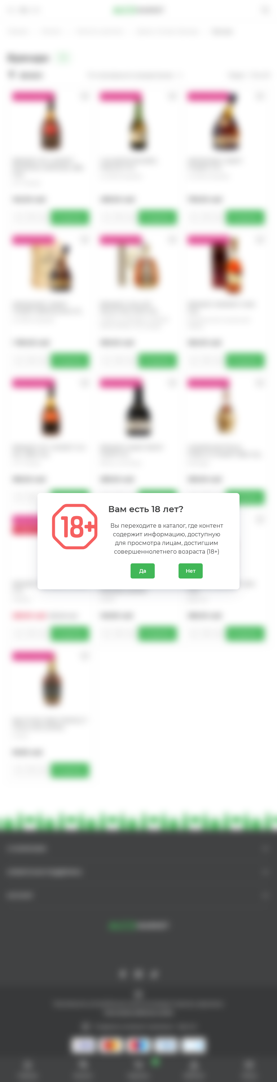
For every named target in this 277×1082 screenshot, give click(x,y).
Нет (190, 571)
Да (142, 571)
